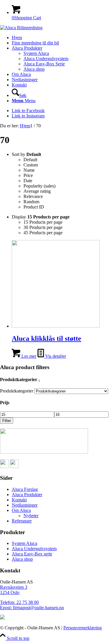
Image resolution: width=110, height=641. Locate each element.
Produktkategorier (16, 390)
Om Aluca (21, 510)
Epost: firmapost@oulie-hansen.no (32, 607)
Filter (6, 420)
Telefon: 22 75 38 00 (19, 602)
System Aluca (24, 543)
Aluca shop (22, 559)
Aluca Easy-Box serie (32, 553)
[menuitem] (61, 37)
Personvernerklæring (82, 627)
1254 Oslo (9, 592)
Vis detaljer (55, 356)
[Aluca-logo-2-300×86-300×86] (21, 27)
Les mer (28, 356)
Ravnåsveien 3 (13, 587)
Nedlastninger (25, 505)
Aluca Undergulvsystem (34, 548)
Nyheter (30, 515)
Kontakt (19, 499)
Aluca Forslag (25, 489)
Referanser (22, 520)
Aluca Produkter (27, 494)
